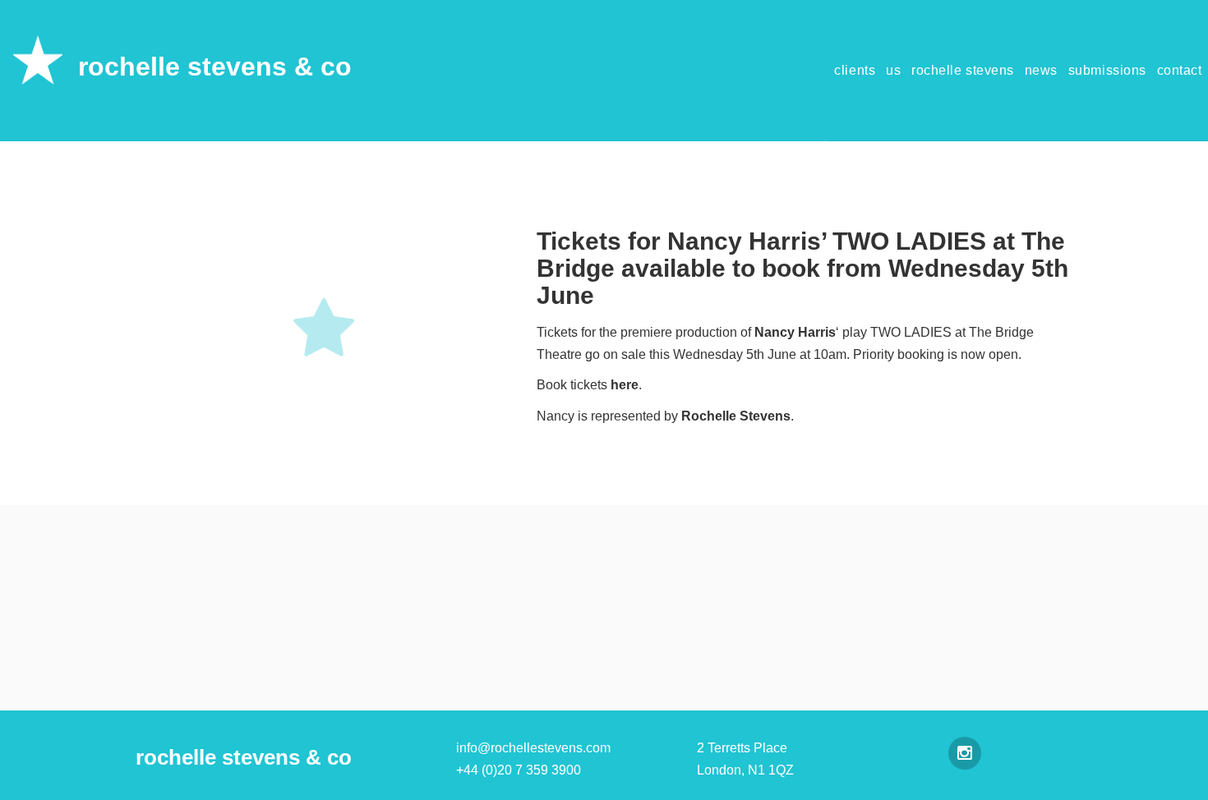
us (893, 70)
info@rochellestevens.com (533, 748)
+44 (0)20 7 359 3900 (518, 770)
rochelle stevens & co (215, 66)
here (625, 385)
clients (854, 70)
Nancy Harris (795, 332)
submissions (1107, 70)
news (1041, 70)
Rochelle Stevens (736, 416)
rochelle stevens (962, 70)
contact (1179, 70)
